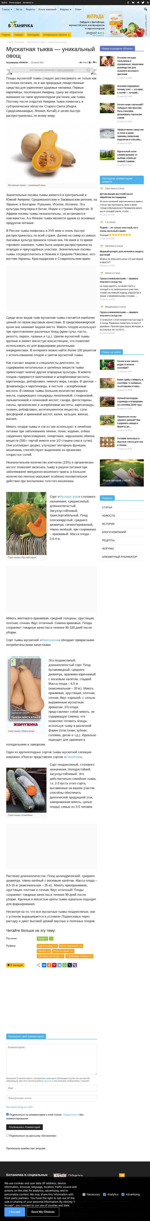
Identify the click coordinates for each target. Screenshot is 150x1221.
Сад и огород (47, 945)
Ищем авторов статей (116, 480)
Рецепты (30, 9)
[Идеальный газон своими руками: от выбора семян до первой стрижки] (107, 155)
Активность (28, 2)
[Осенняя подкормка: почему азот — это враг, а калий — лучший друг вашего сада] (107, 89)
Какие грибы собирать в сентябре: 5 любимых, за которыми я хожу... (130, 383)
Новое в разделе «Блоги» (117, 48)
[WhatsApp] (64, 965)
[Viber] (75, 965)
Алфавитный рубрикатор (119, 556)
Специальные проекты (55, 35)
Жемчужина (50, 640)
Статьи (6, 9)
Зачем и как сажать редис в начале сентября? (127, 364)
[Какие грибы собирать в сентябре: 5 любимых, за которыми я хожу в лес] (107, 383)
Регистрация (15, 2)
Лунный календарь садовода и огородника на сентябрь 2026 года (130, 401)
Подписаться (71, 1114)
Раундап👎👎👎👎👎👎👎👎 (115, 235)
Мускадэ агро (68, 496)
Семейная (73, 757)
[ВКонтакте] (44, 965)
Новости (108, 515)
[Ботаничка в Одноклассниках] (128, 2)
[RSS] (148, 2)
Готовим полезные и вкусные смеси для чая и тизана (130, 441)
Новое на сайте (111, 352)
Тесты (19, 9)
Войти (4, 2)
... (51, 938)
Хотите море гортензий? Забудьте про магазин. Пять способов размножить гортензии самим (130, 111)
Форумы (64, 9)
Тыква (42, 938)
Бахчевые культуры (50, 956)
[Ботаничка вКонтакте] (133, 2)
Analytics (113, 1194)
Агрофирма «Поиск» (79, 956)
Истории (108, 523)
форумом (48, 1081)
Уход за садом (63, 951)
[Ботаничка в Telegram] (138, 2)
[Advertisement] (51, 1002)
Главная (6, 35)
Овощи (44, 951)
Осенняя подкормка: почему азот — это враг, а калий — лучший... (130, 89)
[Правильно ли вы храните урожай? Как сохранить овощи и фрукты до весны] (107, 420)
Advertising (133, 1194)
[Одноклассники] (49, 965)
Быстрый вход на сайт (19, 1106)
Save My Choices (43, 1211)
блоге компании (65, 70)
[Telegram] (59, 965)
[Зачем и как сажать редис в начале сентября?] (107, 365)
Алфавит (19, 35)
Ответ (78, 9)
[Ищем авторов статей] (122, 472)
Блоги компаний (47, 9)
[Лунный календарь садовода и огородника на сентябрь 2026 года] (107, 402)
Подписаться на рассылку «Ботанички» (33, 1135)
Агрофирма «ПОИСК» (17, 62)
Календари (33, 35)
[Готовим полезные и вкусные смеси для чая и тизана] (107, 442)
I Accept (14, 1211)
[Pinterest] (54, 965)
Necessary (93, 1194)
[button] (145, 9)
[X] (70, 965)
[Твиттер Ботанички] (143, 2)
